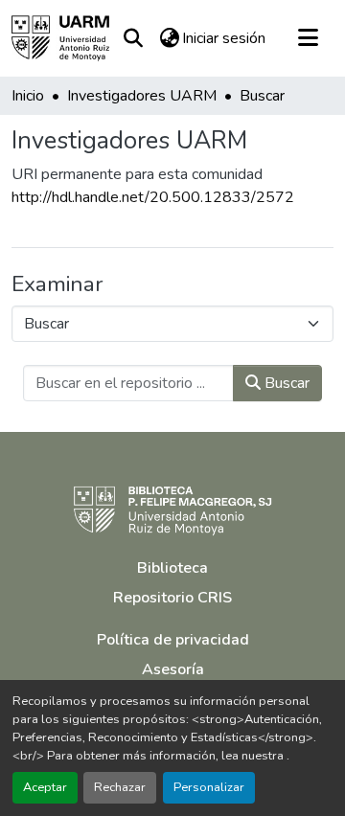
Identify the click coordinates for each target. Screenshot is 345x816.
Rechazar (120, 787)
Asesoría (173, 669)
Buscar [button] (285, 383)
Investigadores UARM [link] (142, 95)
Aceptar (45, 787)
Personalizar (208, 787)
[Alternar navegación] (307, 38)
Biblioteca (172, 567)
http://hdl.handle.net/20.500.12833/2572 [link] (153, 197)
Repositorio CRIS (172, 597)
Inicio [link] (28, 95)
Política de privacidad (173, 639)
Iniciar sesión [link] (223, 38)
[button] (60, 38)
